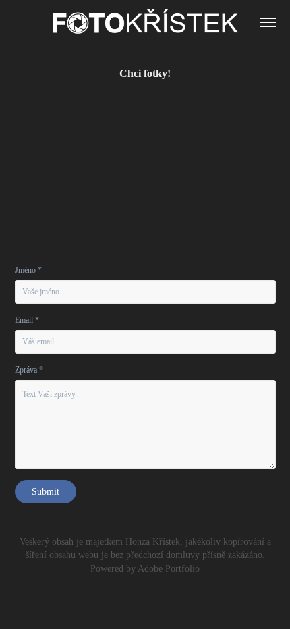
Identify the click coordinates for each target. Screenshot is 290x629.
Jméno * (28, 270)
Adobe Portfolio (169, 569)
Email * (27, 320)
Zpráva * (29, 370)
